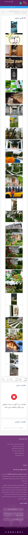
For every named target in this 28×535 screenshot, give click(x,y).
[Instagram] (15, 532)
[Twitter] (20, 532)
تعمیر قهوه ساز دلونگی (19, 453)
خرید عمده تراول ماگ (19, 455)
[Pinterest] (10, 532)
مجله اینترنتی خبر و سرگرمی (18, 446)
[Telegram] (8, 532)
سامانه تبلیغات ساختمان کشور (18, 448)
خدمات (22, 11)
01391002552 (15, 519)
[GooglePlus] (17, 532)
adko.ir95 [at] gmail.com (13, 509)
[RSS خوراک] (5, 532)
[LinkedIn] (13, 532)
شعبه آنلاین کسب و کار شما (18, 451)
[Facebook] (22, 532)
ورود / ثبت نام (8, 1)
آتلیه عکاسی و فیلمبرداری (14, 11)
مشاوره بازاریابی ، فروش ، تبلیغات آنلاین (15, 444)
